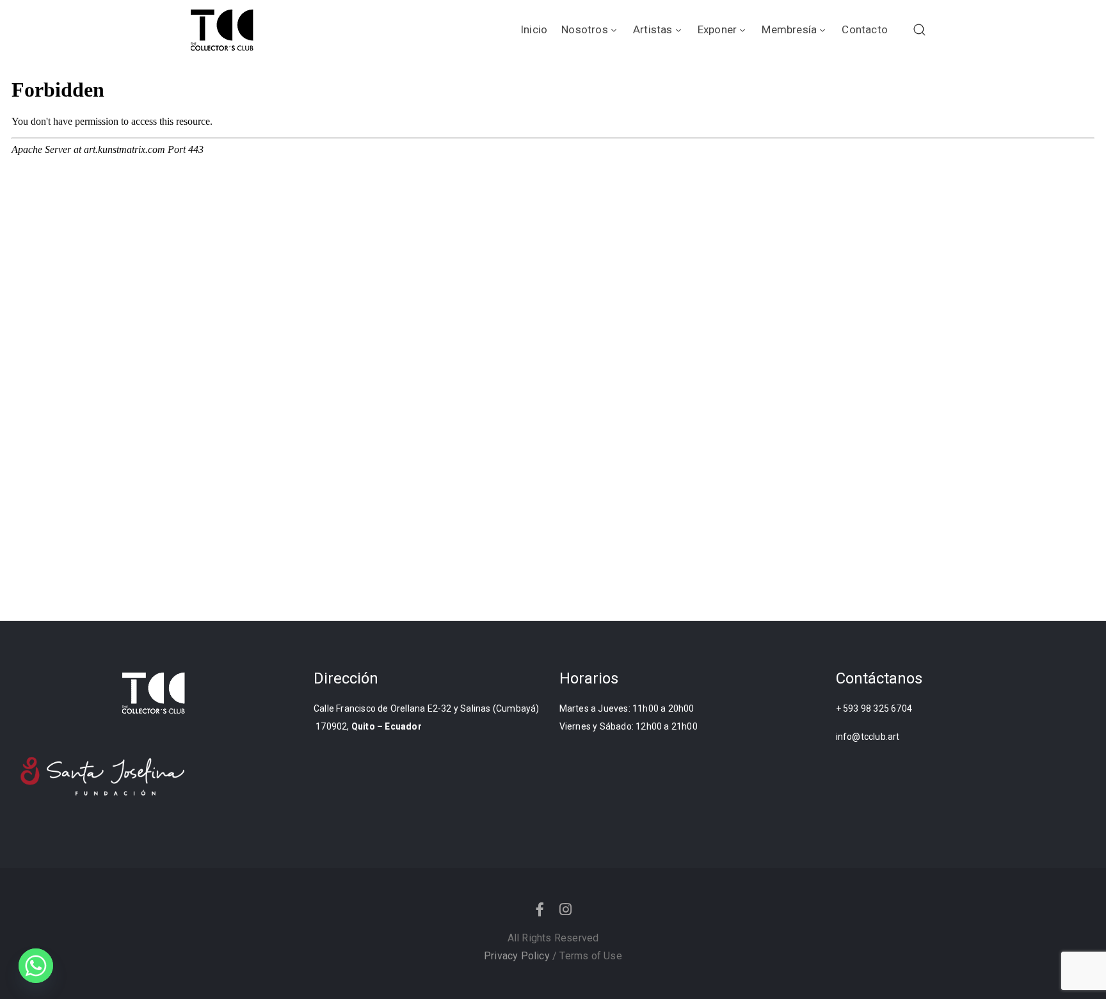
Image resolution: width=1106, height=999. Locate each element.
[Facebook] (540, 909)
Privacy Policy (517, 956)
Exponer (717, 29)
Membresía (789, 29)
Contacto (865, 29)
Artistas (653, 29)
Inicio (533, 29)
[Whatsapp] (36, 965)
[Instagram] (565, 909)
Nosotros (584, 29)
